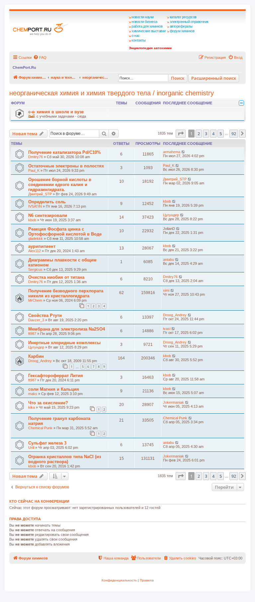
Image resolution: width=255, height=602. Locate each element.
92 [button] (233, 134)
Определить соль (47, 201)
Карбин (36, 356)
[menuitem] (39, 57)
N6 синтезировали (47, 215)
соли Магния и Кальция (53, 389)
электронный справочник (189, 22)
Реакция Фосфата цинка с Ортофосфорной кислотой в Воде (65, 232)
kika (31, 407)
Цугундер (171, 215)
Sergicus (35, 269)
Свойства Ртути (45, 315)
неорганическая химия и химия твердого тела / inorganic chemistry (111, 93)
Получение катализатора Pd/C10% (64, 152)
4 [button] (213, 134)
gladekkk (35, 239)
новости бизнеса (144, 22)
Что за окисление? (48, 402)
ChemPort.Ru (24, 67)
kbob (167, 201)
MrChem (35, 300)
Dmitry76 (35, 157)
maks (32, 394)
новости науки (142, 17)
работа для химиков (146, 26)
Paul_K (34, 170)
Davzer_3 (36, 320)
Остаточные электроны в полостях (66, 165)
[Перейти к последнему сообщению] (183, 152)
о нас (135, 36)
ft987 (32, 334)
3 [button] (206, 134)
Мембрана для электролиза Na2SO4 (66, 329)
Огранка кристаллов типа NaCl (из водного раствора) (64, 459)
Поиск (177, 78)
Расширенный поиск (213, 78)
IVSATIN (35, 206)
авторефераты (181, 26)
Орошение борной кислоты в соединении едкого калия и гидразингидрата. (59, 184)
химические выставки (148, 31)
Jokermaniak (173, 402)
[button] (181, 134)
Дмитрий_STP (40, 194)
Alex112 (34, 251)
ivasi (166, 329)
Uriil (31, 448)
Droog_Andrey (175, 315)
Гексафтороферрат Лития (55, 375)
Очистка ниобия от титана (56, 277)
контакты (138, 40)
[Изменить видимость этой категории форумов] (241, 103)
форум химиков (182, 31)
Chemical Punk (40, 428)
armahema (171, 152)
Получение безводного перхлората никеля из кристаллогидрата (65, 293)
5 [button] (220, 134)
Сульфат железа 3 (47, 443)
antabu (168, 259)
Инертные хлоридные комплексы (64, 342)
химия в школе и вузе (60, 111)
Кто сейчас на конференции (39, 501)
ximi (166, 290)
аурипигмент (41, 246)
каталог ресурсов (183, 17)
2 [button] (199, 134)
